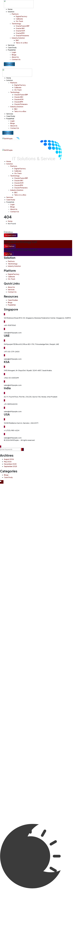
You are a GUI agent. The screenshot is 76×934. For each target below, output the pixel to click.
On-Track (11, 279)
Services (11, 289)
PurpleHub (12, 305)
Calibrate (11, 276)
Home (10, 221)
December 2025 (10, 464)
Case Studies (13, 300)
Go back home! (10, 235)
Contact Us (12, 292)
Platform (11, 261)
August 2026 (9, 459)
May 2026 (7, 462)
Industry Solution (14, 266)
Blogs (10, 302)
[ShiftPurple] (7, 138)
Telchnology (12, 264)
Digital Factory (13, 274)
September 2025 (10, 466)
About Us (11, 287)
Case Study (8, 477)
